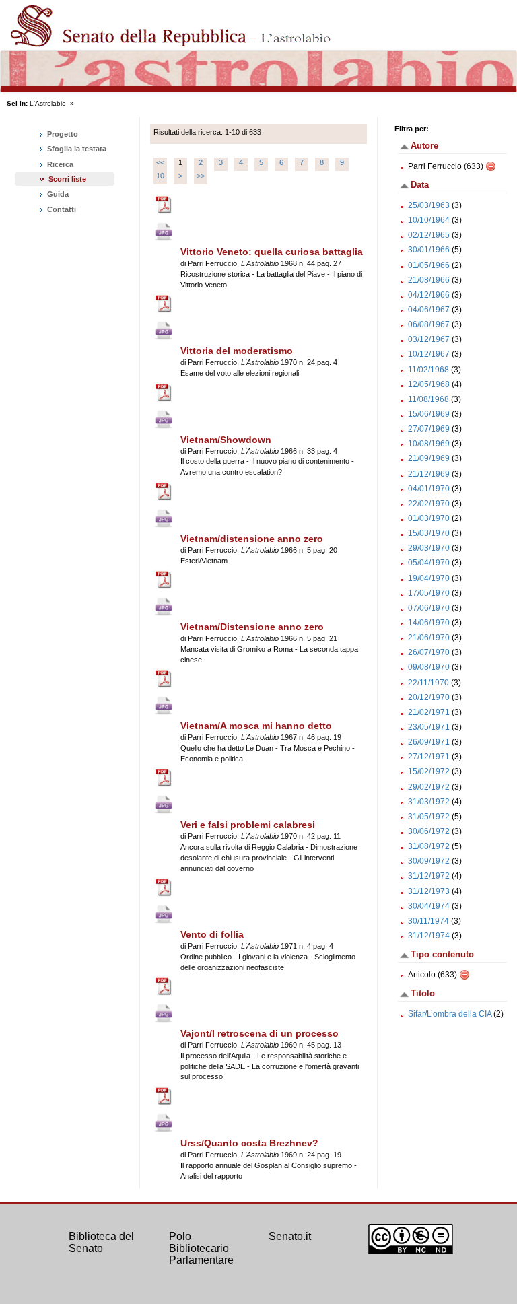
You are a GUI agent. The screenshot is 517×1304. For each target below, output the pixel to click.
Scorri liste (67, 179)
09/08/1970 (429, 667)
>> (201, 176)
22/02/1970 (429, 503)
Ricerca (59, 164)
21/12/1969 (429, 474)
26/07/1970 (429, 652)
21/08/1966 (429, 280)
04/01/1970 (429, 488)
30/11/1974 (428, 921)
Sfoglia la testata (75, 149)
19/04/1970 (429, 578)
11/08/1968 (428, 399)
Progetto (61, 134)
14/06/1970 (429, 622)
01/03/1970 (429, 518)
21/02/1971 (429, 712)
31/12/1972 (429, 876)
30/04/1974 (429, 906)
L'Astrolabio (48, 103)
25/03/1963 (429, 205)
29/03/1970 (429, 548)
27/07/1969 (429, 429)
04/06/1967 (429, 309)
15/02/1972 (429, 771)
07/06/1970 (429, 608)
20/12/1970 (429, 697)
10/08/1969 (429, 443)
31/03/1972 (429, 802)
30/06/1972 (429, 831)
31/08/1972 (429, 846)
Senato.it (290, 1236)
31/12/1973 (429, 891)
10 (160, 176)
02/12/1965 (429, 235)
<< (160, 162)
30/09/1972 (429, 861)
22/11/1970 (428, 682)
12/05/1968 (429, 384)
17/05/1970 (429, 593)
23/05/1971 (429, 727)
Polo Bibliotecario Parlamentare (201, 1248)
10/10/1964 (429, 220)
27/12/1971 (429, 756)
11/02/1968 (428, 369)
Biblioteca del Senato (101, 1242)
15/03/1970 (429, 533)
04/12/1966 (429, 295)
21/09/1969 (429, 458)
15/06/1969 (429, 414)
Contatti (60, 209)
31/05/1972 (429, 816)
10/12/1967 (429, 354)
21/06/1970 (429, 637)
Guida (57, 194)
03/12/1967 (429, 339)
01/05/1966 (429, 265)
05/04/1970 (429, 563)
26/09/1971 (429, 742)
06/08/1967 (429, 324)
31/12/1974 (429, 935)
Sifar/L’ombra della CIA (449, 1014)
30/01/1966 (429, 249)
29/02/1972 (429, 787)
